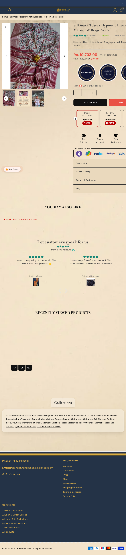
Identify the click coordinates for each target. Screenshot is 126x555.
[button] (121, 10)
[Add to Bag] (21, 368)
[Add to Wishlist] (14, 368)
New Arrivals (102, 415)
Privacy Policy (70, 496)
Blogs (66, 479)
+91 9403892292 (20, 461)
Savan (66, 419)
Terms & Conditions (73, 491)
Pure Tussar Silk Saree (27, 419)
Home (5, 17)
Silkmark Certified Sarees (28, 422)
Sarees (58, 419)
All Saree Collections (12, 510)
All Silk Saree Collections (14, 523)
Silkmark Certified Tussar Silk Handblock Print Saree (68, 422)
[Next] (64, 56)
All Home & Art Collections (15, 519)
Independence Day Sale (83, 415)
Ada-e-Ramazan (15, 415)
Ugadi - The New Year (25, 426)
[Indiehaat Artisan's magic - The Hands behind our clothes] (38, 98)
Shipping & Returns (72, 487)
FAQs (65, 474)
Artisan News (69, 483)
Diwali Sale (64, 415)
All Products (30, 415)
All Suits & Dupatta (11, 527)
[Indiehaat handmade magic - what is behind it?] (23, 98)
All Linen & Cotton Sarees (14, 514)
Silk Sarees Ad (90, 419)
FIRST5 (87, 123)
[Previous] (6, 56)
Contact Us (68, 470)
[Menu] (4, 9)
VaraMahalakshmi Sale (49, 426)
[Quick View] (29, 368)
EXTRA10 (110, 123)
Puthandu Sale (46, 419)
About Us (67, 466)
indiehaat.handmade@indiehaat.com (31, 467)
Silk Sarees (76, 419)
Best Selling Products (47, 415)
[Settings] (115, 10)
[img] (63, 246)
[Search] (10, 9)
